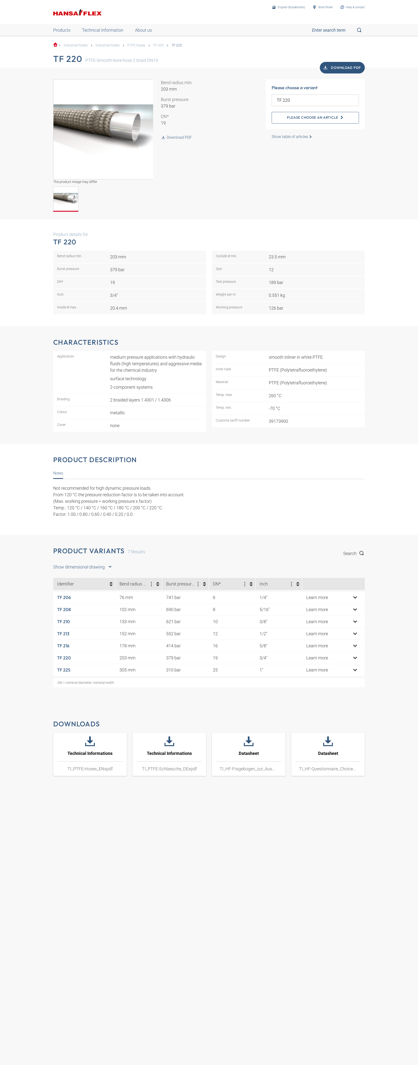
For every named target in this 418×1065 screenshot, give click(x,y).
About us (143, 30)
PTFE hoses (136, 45)
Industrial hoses (76, 45)
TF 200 (158, 45)
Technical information (102, 30)
